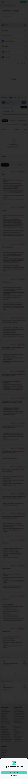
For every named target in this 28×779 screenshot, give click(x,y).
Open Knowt (14, 773)
